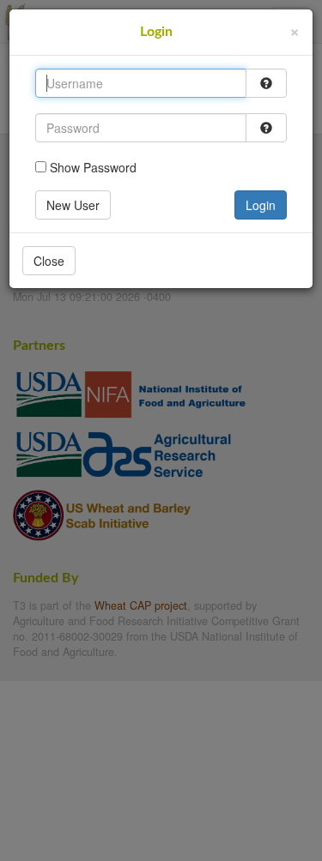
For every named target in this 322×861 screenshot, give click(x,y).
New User (73, 205)
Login (261, 205)
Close (48, 260)
